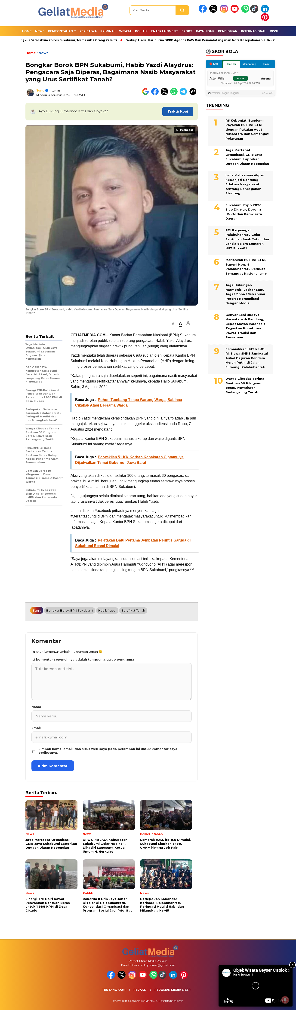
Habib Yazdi (107, 610)
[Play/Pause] (223, 1001)
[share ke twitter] (165, 94)
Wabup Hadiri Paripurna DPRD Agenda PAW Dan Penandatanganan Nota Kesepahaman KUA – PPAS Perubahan (205, 40)
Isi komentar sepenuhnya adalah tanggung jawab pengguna (82, 659)
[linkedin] (266, 11)
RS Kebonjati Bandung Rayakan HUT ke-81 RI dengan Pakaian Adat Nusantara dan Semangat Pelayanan (247, 129)
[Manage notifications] (285, 1000)
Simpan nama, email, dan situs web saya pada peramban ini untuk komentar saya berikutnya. (107, 750)
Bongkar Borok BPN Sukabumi (69, 610)
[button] (173, 324)
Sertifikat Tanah (133, 610)
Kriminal (107, 31)
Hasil (266, 64)
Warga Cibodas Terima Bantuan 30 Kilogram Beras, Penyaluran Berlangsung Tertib (244, 385)
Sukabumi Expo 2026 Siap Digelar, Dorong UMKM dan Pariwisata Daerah (243, 211)
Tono (40, 90)
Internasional (253, 31)
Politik (141, 31)
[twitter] (214, 11)
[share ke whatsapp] (175, 94)
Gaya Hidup (205, 31)
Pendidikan (227, 31)
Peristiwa (88, 31)
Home (26, 31)
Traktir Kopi (177, 111)
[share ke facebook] (156, 94)
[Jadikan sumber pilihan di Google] (146, 94)
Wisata (125, 31)
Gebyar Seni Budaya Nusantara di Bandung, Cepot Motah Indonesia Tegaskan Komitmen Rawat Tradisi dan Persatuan (245, 326)
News (39, 31)
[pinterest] (266, 20)
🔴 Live (213, 63)
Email (36, 728)
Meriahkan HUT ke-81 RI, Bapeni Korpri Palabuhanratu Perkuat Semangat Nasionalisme (246, 266)
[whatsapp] (245, 11)
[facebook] (203, 11)
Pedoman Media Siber (172, 990)
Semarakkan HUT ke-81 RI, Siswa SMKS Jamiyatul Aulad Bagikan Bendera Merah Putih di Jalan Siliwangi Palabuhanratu (246, 358)
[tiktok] (255, 11)
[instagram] (225, 11)
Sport (187, 31)
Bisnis (275, 31)
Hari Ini (231, 64)
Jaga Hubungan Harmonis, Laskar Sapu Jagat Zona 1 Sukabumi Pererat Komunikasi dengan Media (245, 294)
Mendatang (249, 64)
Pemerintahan (60, 31)
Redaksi (140, 990)
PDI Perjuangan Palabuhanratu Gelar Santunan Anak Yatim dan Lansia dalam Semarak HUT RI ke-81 (247, 239)
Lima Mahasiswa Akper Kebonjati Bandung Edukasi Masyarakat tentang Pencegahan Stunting (244, 184)
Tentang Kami (114, 990)
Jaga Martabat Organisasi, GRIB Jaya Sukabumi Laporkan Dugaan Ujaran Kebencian (247, 156)
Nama (36, 707)
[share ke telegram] (184, 94)
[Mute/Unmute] (231, 1001)
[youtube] (235, 11)
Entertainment (164, 31)
